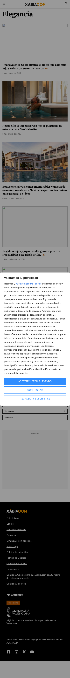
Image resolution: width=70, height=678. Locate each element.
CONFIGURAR (35, 390)
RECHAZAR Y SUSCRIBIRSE (35, 398)
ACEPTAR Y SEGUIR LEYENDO (35, 381)
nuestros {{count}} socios (29, 283)
